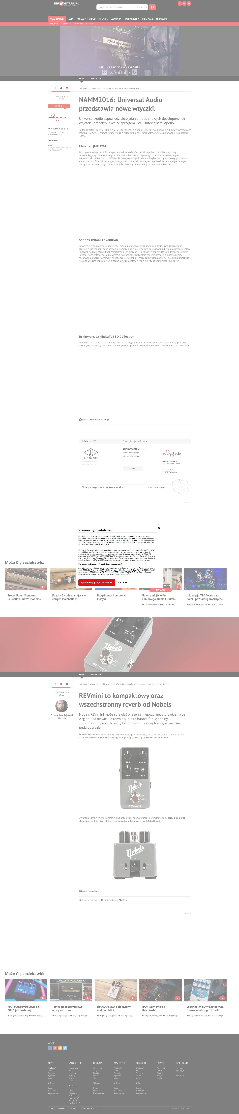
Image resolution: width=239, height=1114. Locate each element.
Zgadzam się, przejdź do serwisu (97, 582)
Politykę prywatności (122, 542)
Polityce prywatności (122, 574)
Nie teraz (122, 582)
